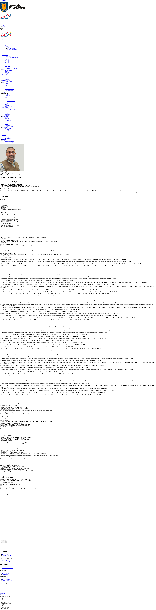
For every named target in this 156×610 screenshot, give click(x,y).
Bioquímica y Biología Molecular (11, 57)
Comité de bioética (6, 80)
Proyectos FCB (8, 75)
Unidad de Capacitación (12, 49)
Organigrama (7, 66)
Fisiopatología (7, 61)
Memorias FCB (8, 52)
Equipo (6, 64)
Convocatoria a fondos (9, 78)
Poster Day (7, 79)
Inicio (3, 39)
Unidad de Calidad (11, 48)
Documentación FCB (9, 90)
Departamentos (5, 55)
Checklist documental (9, 81)
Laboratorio (4, 396)
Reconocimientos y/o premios (7, 482)
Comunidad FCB (8, 84)
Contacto (4, 86)
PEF (6, 45)
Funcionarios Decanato (9, 44)
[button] (78, 223)
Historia (6, 46)
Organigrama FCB (8, 54)
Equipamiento (7, 77)
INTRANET (4, 88)
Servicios (6, 51)
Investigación (5, 74)
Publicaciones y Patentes (6, 257)
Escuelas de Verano (9, 73)
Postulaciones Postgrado (9, 70)
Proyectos (4, 229)
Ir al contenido (3, 0)
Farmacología (7, 59)
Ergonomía (7, 58)
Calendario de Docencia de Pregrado (12, 68)
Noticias (4, 82)
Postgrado (4, 69)
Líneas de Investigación (6, 223)
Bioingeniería (5, 63)
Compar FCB (7, 50)
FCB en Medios (8, 85)
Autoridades (7, 43)
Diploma (6, 71)
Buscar (1, 28)
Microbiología (7, 62)
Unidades (7, 47)
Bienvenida (7, 41)
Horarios (6, 67)
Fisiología (7, 60)
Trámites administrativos (9, 89)
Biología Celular (8, 56)
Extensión (4, 401)
